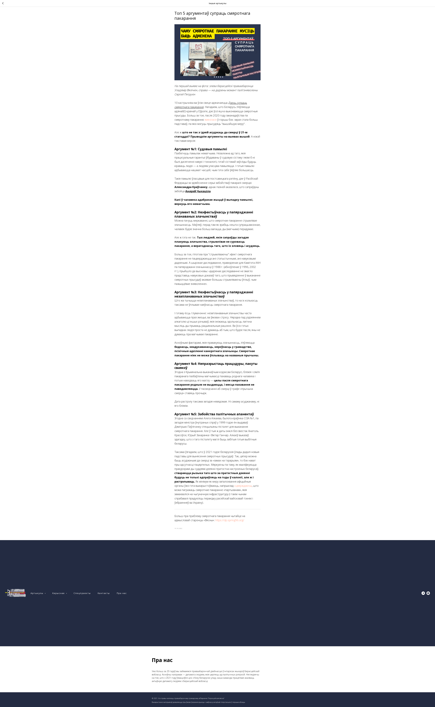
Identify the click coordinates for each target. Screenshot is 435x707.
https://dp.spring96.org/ (229, 520)
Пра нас (122, 593)
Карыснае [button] (59, 593)
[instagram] (428, 593)
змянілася (211, 119)
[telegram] (423, 593)
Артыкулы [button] (37, 593)
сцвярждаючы (243, 486)
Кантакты (104, 593)
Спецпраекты (82, 593)
